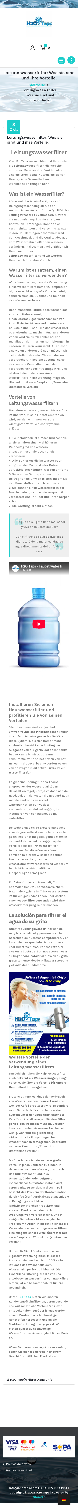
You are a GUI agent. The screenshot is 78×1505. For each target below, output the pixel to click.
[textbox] (39, 918)
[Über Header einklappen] (71, 60)
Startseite (37, 85)
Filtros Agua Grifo (39, 1379)
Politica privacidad (19, 1470)
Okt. (13, 127)
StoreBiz (39, 1497)
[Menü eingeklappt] (61, 60)
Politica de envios (18, 1464)
